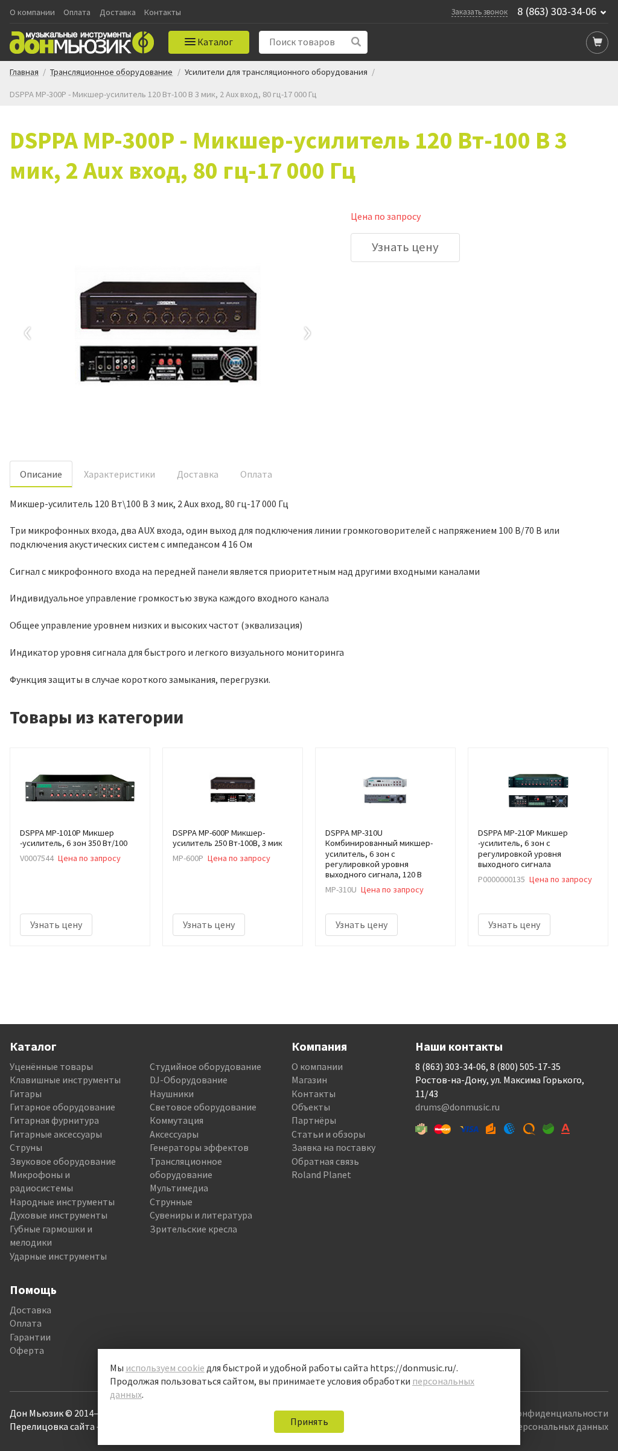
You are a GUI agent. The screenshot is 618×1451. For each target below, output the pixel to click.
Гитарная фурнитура (54, 1120)
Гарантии (30, 1337)
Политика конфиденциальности (537, 1413)
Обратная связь (325, 1161)
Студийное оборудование (205, 1066)
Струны (26, 1147)
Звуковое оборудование (63, 1161)
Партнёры (313, 1120)
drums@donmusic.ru (457, 1107)
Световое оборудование (203, 1107)
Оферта (27, 1350)
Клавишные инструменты (65, 1080)
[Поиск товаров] (356, 42)
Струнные (171, 1202)
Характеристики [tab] (119, 474)
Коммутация (176, 1120)
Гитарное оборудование (62, 1107)
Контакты (162, 12)
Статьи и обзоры (328, 1134)
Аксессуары (174, 1134)
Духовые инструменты (58, 1215)
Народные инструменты (62, 1202)
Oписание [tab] (41, 474)
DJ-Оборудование (189, 1080)
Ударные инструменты (58, 1256)
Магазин (309, 1080)
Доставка (118, 12)
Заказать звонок (479, 11)
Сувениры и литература (201, 1215)
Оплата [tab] (256, 474)
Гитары (26, 1093)
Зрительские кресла (193, 1229)
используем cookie (165, 1368)
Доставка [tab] (197, 474)
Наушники (172, 1093)
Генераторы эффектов (199, 1147)
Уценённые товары (51, 1066)
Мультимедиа (179, 1188)
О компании (32, 12)
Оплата (77, 12)
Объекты (310, 1107)
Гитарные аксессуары (56, 1134)
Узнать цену (405, 247)
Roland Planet (321, 1174)
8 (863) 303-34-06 (556, 11)
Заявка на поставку (333, 1147)
